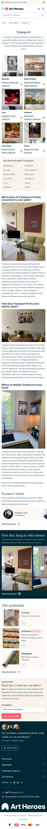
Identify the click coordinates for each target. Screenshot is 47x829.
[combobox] (20, 15)
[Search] (42, 15)
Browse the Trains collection (31, 151)
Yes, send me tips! (11, 716)
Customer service (11, 770)
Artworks (7, 759)
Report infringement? (35, 816)
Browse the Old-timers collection (9, 151)
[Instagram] (10, 782)
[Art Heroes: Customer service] (44, 771)
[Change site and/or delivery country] (43, 2)
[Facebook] (18, 782)
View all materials (9, 672)
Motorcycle (29, 174)
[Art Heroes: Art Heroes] (44, 777)
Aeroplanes (8, 165)
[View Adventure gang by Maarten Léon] (12, 557)
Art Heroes (7, 776)
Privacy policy (23, 819)
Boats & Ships (30, 79)
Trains (26, 146)
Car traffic (7, 178)
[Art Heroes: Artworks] (44, 759)
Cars (4, 112)
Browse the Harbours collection (32, 117)
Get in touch (12, 748)
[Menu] (3, 9)
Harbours (28, 112)
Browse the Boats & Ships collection (32, 84)
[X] (21, 782)
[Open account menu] (39, 8)
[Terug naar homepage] (14, 8)
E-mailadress (7, 705)
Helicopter (29, 165)
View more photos (9, 593)
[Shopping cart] (43, 9)
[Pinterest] (14, 782)
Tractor (28, 183)
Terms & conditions (10, 816)
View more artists (9, 524)
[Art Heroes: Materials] (44, 765)
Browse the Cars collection (9, 117)
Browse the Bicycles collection (10, 84)
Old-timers (6, 146)
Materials (7, 765)
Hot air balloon (31, 170)
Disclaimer (22, 816)
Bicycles (5, 79)
